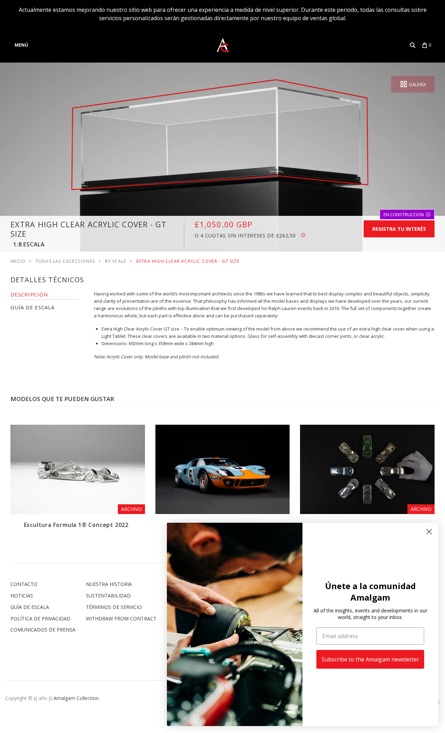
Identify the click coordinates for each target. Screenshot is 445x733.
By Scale (116, 261)
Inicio (17, 261)
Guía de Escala (29, 607)
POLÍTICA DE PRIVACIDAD (40, 618)
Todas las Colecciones (65, 261)
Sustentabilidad (108, 595)
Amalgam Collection (76, 698)
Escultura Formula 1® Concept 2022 (76, 525)
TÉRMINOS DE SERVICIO (114, 607)
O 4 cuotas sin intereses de (245, 235)
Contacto (24, 584)
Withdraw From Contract (121, 618)
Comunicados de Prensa (42, 629)
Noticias (21, 595)
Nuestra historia (109, 584)
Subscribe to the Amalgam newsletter (370, 659)
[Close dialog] (429, 532)
